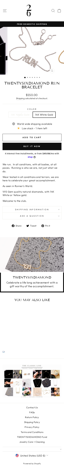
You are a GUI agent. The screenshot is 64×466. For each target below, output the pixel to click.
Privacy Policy (32, 427)
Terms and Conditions (32, 432)
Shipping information (32, 209)
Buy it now (32, 146)
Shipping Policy (32, 422)
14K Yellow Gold (20, 114)
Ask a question (32, 216)
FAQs (32, 412)
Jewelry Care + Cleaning (32, 441)
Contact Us (32, 407)
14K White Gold (44, 114)
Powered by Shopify (32, 463)
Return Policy (32, 417)
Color (32, 109)
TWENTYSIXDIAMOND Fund (32, 437)
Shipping (20, 98)
